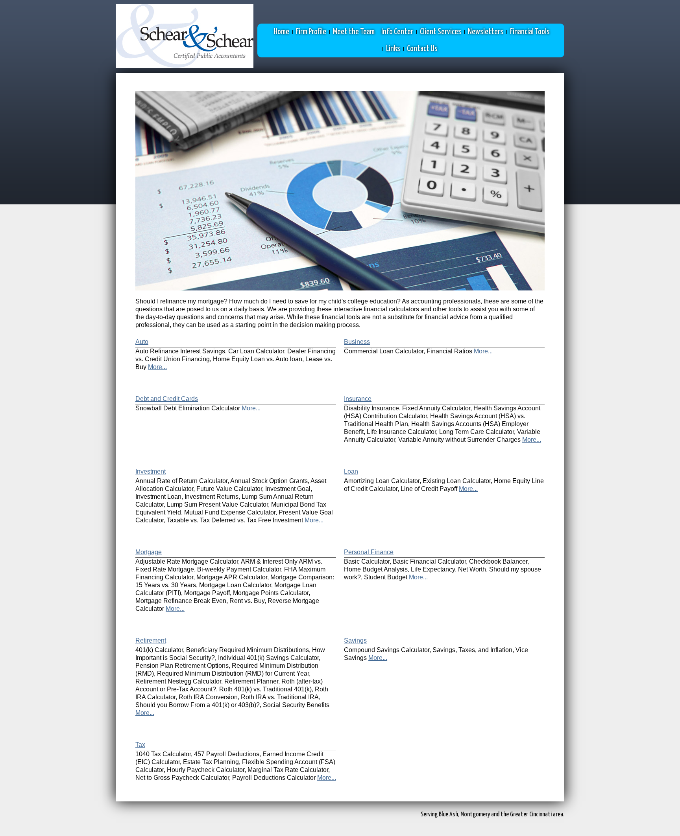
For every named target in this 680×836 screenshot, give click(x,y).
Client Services (440, 32)
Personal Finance (369, 552)
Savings (355, 640)
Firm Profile (311, 32)
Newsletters (485, 32)
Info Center (397, 32)
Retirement (150, 640)
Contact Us (422, 49)
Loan (351, 471)
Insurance (357, 398)
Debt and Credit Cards (166, 398)
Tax (140, 744)
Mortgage (148, 552)
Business (357, 341)
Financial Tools (530, 32)
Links (393, 49)
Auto (141, 341)
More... (157, 367)
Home (281, 32)
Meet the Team (354, 32)
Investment (150, 471)
